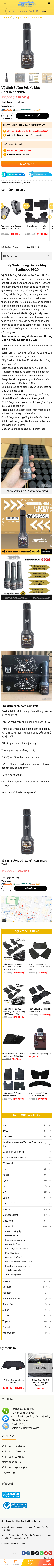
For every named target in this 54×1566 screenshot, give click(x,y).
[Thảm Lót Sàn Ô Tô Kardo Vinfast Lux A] (40, 994)
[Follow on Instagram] (28, 1553)
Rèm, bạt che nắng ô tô (16, 1266)
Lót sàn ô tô (8, 1203)
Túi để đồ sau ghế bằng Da (39, 1054)
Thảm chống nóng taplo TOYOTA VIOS (14, 1381)
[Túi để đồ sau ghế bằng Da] (40, 1039)
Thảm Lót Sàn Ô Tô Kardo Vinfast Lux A (39, 1010)
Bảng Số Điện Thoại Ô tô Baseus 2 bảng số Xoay (14, 227)
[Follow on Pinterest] (46, 1553)
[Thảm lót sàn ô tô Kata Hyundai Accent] (14, 1078)
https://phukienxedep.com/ (21, 792)
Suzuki (6, 1315)
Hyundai (6, 1180)
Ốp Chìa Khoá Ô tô (13, 1257)
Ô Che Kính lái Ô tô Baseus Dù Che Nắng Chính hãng (13, 1054)
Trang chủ (7, 17)
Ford (4, 1169)
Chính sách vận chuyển (14, 1467)
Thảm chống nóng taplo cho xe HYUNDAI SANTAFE (40, 228)
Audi (4, 1125)
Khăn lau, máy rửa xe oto (16, 1248)
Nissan (6, 1281)
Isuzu (5, 1186)
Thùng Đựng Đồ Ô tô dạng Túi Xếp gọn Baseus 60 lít (40, 1382)
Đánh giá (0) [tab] (33, 247)
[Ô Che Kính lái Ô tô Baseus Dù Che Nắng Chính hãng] (14, 1039)
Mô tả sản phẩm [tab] (10, 247)
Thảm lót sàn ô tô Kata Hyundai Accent (11, 1094)
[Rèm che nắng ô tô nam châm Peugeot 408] (40, 1078)
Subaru (6, 1310)
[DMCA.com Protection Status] (11, 1494)
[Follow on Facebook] (24, 1553)
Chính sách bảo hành (13, 1451)
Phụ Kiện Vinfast (11, 1298)
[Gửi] (45, 11)
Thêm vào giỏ (32, 115)
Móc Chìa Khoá (12, 1253)
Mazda (6, 1209)
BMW (5, 1130)
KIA (4, 1192)
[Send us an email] (37, 1553)
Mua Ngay (31, 1562)
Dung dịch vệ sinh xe (13, 1151)
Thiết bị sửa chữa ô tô (15, 1270)
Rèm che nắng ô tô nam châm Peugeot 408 (38, 1094)
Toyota (6, 1321)
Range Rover (9, 1304)
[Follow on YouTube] (50, 1553)
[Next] (47, 45)
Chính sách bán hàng (13, 1446)
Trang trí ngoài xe (13, 1274)
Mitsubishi (8, 1220)
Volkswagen (8, 1333)
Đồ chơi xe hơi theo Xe (14, 1157)
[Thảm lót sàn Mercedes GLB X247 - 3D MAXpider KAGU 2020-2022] (14, 949)
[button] (5, 3)
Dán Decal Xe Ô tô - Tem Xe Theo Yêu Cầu (22, 1144)
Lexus (5, 1197)
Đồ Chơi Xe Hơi (46, 1558)
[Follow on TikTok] (33, 1553)
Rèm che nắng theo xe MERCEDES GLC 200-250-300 (39, 966)
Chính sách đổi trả (12, 1462)
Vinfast (6, 1327)
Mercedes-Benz (10, 1215)
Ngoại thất (21, 17)
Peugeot (6, 1292)
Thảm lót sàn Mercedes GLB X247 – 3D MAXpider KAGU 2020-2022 (13, 966)
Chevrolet (7, 1136)
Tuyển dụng (8, 1472)
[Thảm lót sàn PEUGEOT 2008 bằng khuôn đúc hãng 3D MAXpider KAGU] (14, 994)
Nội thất (26, 183)
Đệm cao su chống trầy (16, 1240)
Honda (5, 1174)
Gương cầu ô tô (12, 1244)
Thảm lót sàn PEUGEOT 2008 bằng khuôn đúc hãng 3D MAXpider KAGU (13, 1011)
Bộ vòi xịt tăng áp (13, 1231)
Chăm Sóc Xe (38, 17)
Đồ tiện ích (8, 1163)
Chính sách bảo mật (13, 1456)
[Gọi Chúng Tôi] (42, 1553)
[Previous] (6, 45)
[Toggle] (50, 1125)
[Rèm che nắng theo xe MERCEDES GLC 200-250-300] (40, 949)
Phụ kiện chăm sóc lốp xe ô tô (19, 1262)
